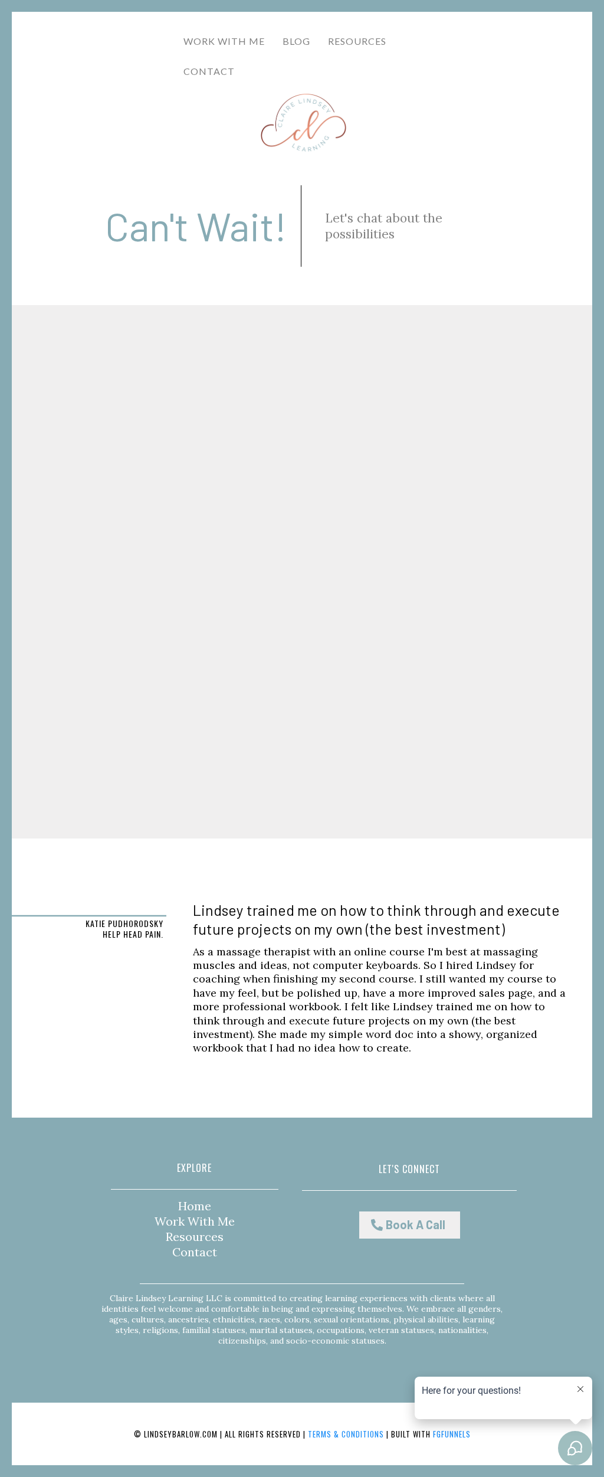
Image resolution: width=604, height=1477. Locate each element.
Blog (296, 41)
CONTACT (209, 71)
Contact (194, 1252)
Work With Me (224, 41)
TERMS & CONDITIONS (346, 1434)
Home (194, 1205)
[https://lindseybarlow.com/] (304, 123)
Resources (357, 41)
